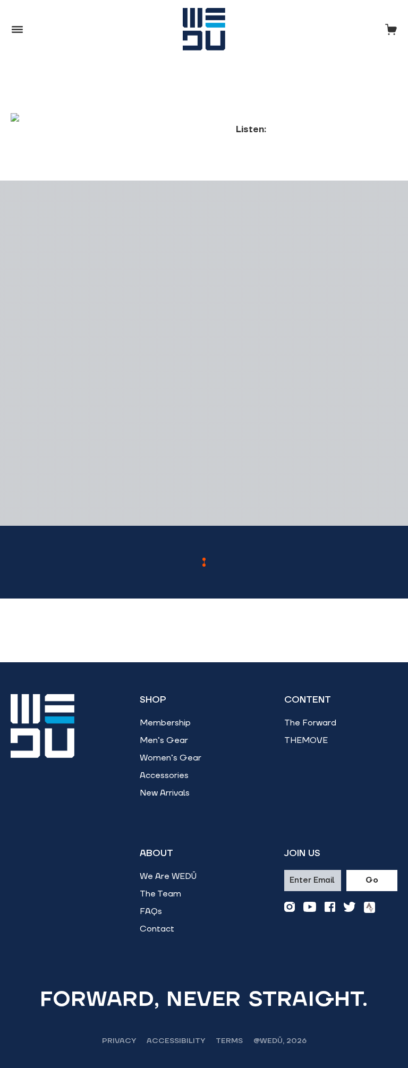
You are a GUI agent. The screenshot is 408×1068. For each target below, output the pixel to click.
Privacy (119, 1041)
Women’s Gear (170, 758)
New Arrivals (165, 793)
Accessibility (176, 1041)
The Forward (310, 722)
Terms (229, 1041)
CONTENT (307, 700)
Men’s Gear (164, 740)
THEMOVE (306, 740)
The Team (160, 893)
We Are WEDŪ (168, 876)
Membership (165, 722)
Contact (157, 929)
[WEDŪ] (204, 29)
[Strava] (369, 907)
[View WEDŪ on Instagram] (289, 907)
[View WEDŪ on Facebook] (330, 907)
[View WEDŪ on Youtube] (309, 907)
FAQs (151, 911)
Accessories (164, 775)
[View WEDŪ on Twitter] (349, 907)
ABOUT (156, 853)
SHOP (153, 700)
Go (372, 880)
